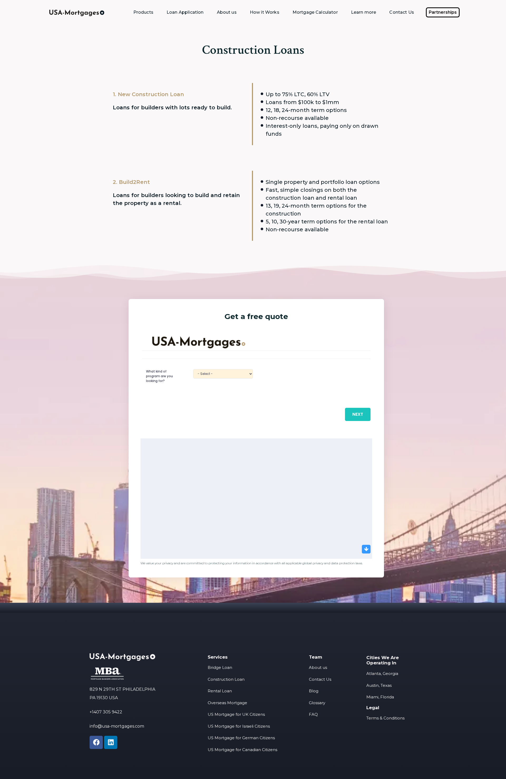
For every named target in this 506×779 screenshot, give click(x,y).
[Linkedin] (110, 742)
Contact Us (401, 12)
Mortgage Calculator (315, 12)
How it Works (264, 12)
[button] (443, 12)
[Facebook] (96, 742)
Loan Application (185, 12)
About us (227, 12)
